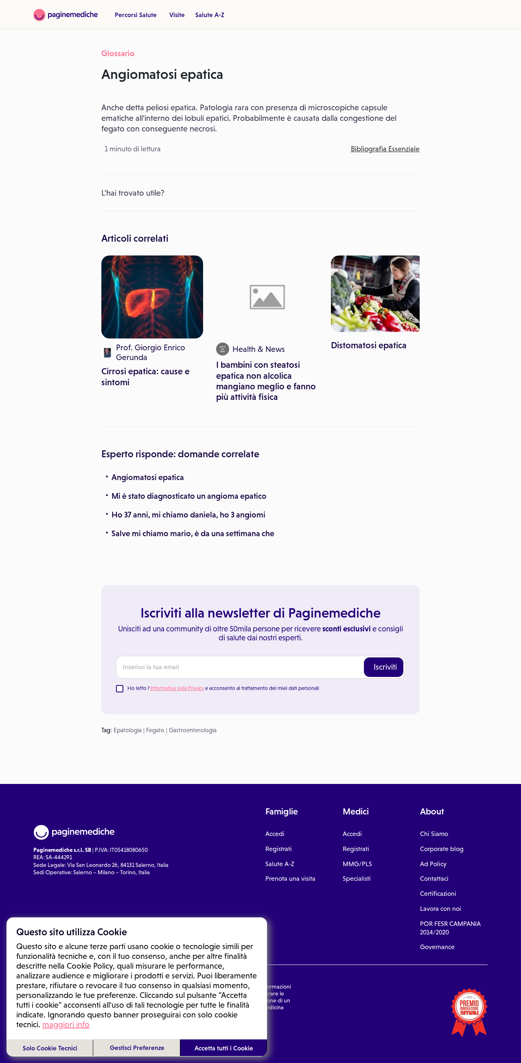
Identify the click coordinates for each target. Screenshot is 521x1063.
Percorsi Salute (136, 14)
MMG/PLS (357, 863)
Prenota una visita (290, 878)
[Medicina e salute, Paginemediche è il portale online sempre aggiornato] (65, 15)
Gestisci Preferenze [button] (137, 1047)
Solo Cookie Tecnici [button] (50, 1048)
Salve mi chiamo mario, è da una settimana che (193, 533)
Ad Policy (433, 863)
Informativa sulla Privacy (177, 688)
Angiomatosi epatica (148, 477)
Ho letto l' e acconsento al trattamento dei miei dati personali (223, 688)
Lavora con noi (440, 908)
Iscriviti (385, 666)
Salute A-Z (209, 14)
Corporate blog (442, 848)
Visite (177, 14)
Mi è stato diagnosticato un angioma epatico (189, 495)
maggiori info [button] (66, 1024)
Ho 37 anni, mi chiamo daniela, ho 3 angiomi (188, 514)
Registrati (278, 848)
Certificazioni (438, 893)
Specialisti (357, 878)
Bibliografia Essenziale (385, 149)
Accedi (275, 833)
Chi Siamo (434, 833)
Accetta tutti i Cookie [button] (224, 1048)
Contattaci (434, 878)
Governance (437, 946)
